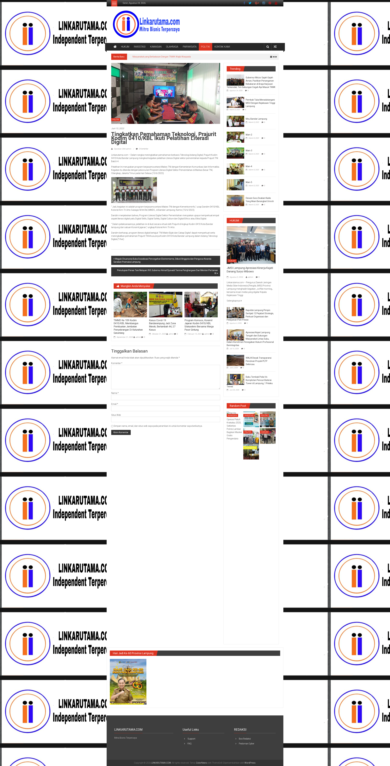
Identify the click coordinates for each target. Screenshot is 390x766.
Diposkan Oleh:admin (122, 149)
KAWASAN (155, 46)
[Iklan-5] (235, 184)
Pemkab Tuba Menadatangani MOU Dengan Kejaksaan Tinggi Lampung (260, 103)
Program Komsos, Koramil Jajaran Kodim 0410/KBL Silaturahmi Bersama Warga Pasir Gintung (199, 325)
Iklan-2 (249, 134)
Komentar (116, 363)
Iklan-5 (249, 182)
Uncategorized (250, 448)
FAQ (189, 743)
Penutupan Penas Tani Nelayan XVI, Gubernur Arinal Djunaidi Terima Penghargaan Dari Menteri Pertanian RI (167, 272)
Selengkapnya (234, 301)
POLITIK (205, 46)
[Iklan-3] (235, 153)
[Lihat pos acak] (275, 46)
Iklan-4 (249, 166)
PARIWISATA (190, 46)
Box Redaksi (245, 739)
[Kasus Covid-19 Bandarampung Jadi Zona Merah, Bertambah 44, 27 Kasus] (165, 304)
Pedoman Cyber (246, 743)
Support (191, 739)
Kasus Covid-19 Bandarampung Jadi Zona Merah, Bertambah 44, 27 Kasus (162, 325)
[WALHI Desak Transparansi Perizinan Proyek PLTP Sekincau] (235, 360)
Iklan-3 (249, 150)
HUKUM (125, 46)
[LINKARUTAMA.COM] (115, 47)
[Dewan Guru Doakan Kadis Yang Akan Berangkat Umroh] (235, 200)
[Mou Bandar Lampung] (235, 121)
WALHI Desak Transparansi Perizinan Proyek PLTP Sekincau (258, 361)
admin (138, 337)
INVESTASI (140, 46)
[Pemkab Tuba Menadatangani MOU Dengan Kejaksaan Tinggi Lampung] (235, 102)
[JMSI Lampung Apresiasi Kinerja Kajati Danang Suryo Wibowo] (251, 245)
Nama (115, 393)
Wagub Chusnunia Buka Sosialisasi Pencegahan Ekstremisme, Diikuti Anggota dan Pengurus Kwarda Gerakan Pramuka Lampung (162, 260)
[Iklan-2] (235, 137)
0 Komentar (143, 149)
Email (114, 404)
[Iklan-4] (235, 168)
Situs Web (116, 415)
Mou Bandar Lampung (256, 119)
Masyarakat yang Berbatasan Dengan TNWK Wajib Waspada (162, 56)
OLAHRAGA (172, 46)
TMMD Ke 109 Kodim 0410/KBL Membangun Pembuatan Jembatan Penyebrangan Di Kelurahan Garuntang (128, 326)
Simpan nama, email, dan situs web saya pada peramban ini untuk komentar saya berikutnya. (158, 426)
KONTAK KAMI (222, 46)
